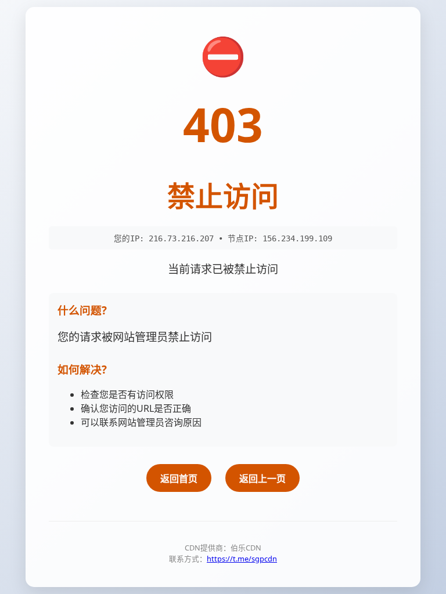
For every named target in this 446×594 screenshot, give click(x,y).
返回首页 (178, 478)
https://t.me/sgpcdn (242, 558)
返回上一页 (262, 478)
